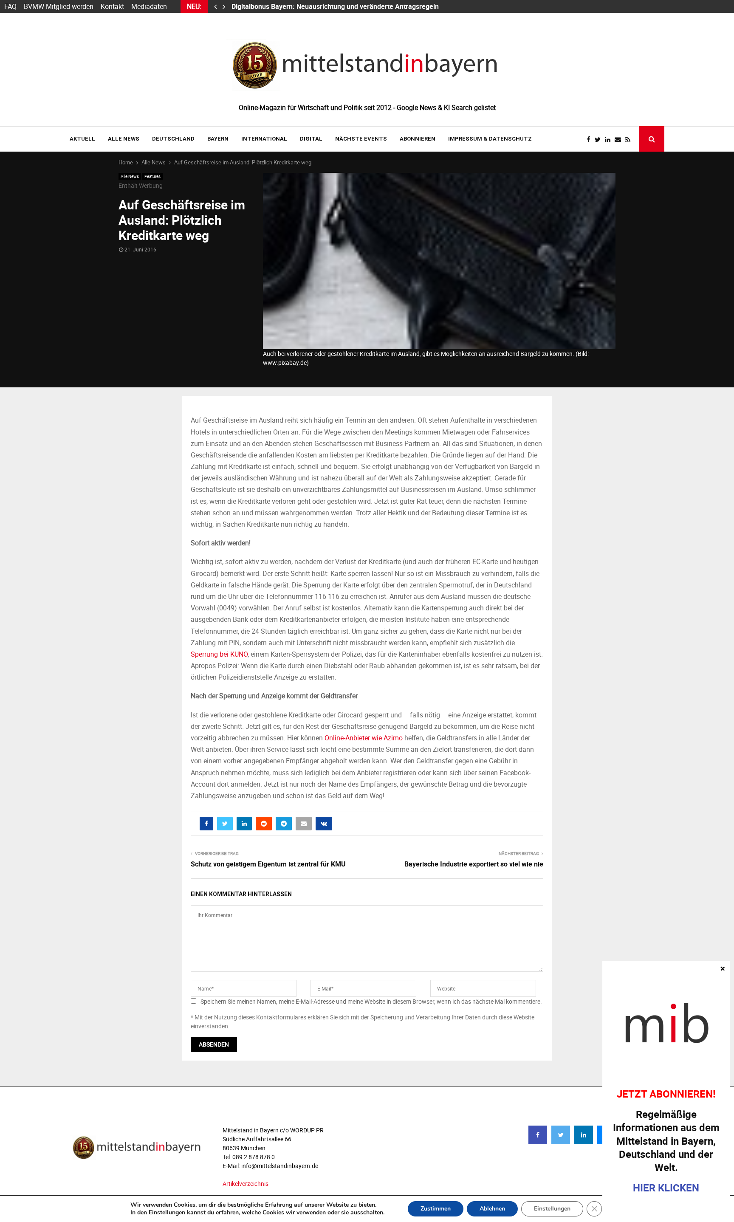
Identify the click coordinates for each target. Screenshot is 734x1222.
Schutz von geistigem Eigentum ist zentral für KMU (268, 864)
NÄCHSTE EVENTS (361, 138)
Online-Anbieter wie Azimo (364, 737)
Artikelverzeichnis (245, 1184)
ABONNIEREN (417, 138)
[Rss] (630, 139)
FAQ (10, 6)
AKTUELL (82, 138)
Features (152, 176)
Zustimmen (436, 1209)
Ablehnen (492, 1209)
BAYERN (218, 138)
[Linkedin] (610, 139)
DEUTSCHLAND (173, 138)
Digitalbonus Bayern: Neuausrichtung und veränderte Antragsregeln (335, 6)
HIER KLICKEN (666, 1187)
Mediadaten (149, 6)
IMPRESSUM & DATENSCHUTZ (490, 138)
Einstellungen (167, 1212)
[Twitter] (600, 139)
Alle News (123, 138)
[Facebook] (591, 139)
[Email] (620, 139)
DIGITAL (311, 138)
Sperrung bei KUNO (219, 654)
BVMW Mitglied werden (58, 6)
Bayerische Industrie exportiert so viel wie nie (473, 864)
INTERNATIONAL (264, 138)
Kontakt (112, 6)
